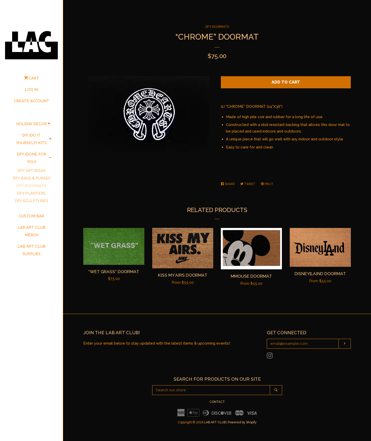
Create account (31, 101)
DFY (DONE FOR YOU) (31, 158)
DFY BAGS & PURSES (31, 178)
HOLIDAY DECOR (31, 124)
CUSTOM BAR (31, 216)
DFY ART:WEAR (31, 170)
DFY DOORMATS (31, 186)
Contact (217, 402)
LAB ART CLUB (215, 422)
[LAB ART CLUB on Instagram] (270, 356)
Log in (31, 89)
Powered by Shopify (242, 422)
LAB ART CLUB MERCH (31, 231)
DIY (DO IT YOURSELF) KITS (31, 139)
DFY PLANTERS (31, 193)
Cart (33, 78)
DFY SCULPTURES (31, 201)
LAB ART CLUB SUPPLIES (31, 250)
